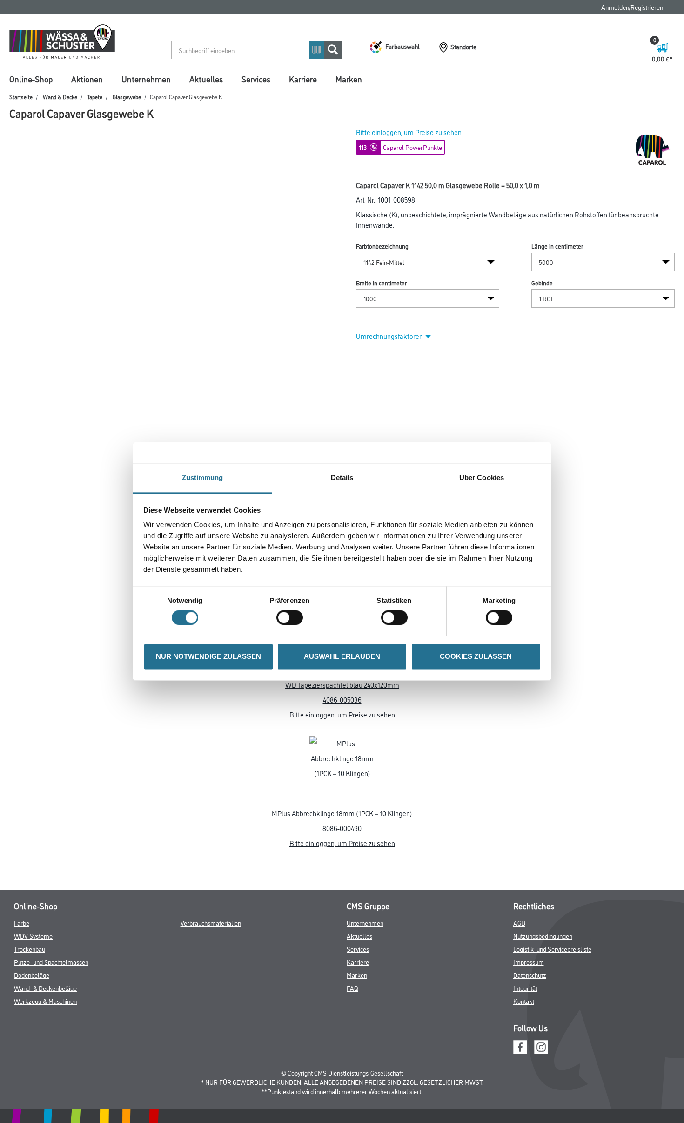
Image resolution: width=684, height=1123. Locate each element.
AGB (519, 922)
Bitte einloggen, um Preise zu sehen (409, 132)
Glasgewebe (127, 97)
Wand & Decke (60, 97)
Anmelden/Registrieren (632, 6)
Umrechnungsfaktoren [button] (389, 336)
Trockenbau (29, 948)
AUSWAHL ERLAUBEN (342, 656)
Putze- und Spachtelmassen (51, 961)
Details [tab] (342, 477)
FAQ (352, 987)
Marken (348, 78)
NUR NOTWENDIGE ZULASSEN (208, 656)
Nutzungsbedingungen (542, 935)
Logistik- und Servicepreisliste (552, 948)
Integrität (525, 987)
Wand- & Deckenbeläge (45, 987)
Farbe (21, 922)
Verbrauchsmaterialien (211, 922)
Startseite (21, 97)
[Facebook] (520, 1045)
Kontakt (523, 1000)
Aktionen (87, 78)
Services (255, 78)
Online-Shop (31, 78)
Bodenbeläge (31, 974)
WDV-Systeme (33, 935)
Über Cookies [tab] (481, 477)
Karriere (303, 78)
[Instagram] (541, 1045)
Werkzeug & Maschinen (45, 1000)
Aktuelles (206, 78)
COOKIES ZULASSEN (476, 656)
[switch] (292, 617)
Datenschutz (529, 974)
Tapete (94, 97)
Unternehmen (146, 78)
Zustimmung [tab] (202, 477)
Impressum (528, 961)
